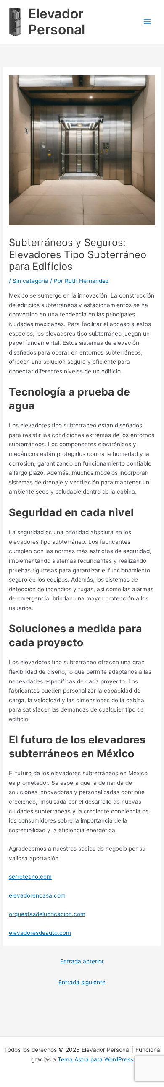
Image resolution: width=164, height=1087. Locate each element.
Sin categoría (30, 280)
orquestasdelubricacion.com (47, 914)
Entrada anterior (82, 961)
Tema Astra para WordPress (95, 1059)
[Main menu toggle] (147, 22)
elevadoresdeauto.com (40, 932)
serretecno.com (30, 876)
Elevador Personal (56, 21)
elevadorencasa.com (37, 895)
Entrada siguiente (82, 982)
